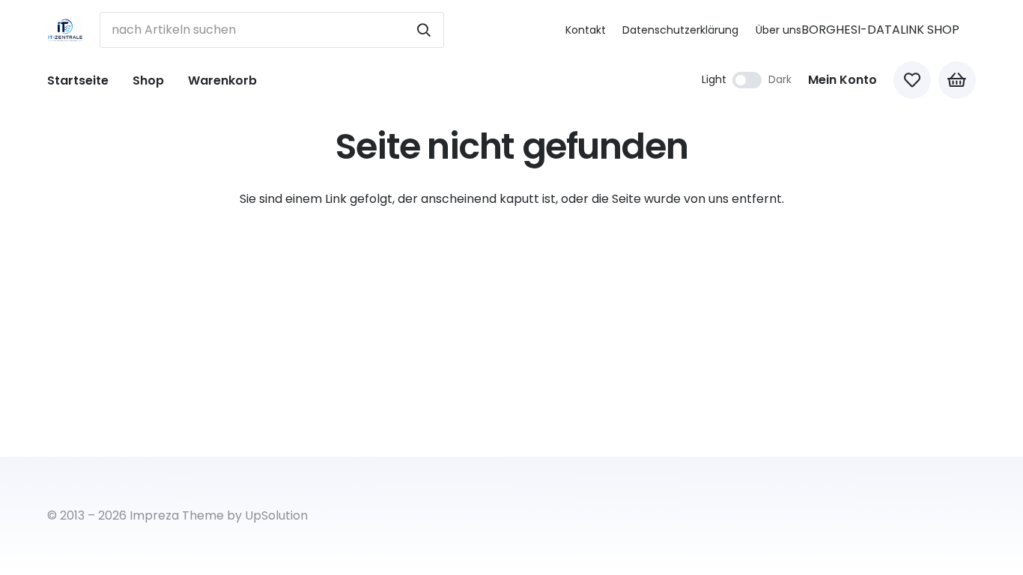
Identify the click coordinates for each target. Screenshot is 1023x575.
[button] (175, 80)
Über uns (778, 29)
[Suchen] (424, 30)
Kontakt (585, 29)
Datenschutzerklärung (680, 29)
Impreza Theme (177, 515)
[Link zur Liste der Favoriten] (912, 80)
